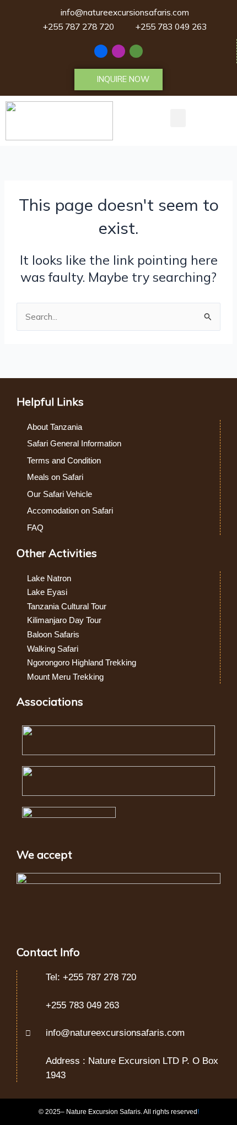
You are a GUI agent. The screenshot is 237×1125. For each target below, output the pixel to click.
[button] (178, 118)
